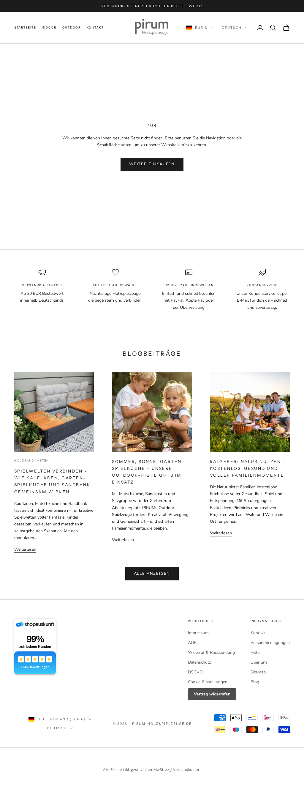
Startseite (25, 27)
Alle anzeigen (152, 573)
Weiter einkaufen (152, 164)
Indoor (49, 27)
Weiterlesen (25, 549)
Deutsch (232, 28)
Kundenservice (262, 285)
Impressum (198, 633)
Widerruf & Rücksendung (211, 652)
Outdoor (71, 27)
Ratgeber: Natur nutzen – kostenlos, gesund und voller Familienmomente (248, 468)
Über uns (259, 662)
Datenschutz (199, 662)
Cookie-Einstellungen (207, 682)
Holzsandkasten (31, 460)
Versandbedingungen (270, 642)
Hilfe (255, 652)
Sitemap (258, 672)
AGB (192, 642)
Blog (255, 682)
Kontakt (95, 27)
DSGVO (195, 672)
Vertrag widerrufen (212, 694)
